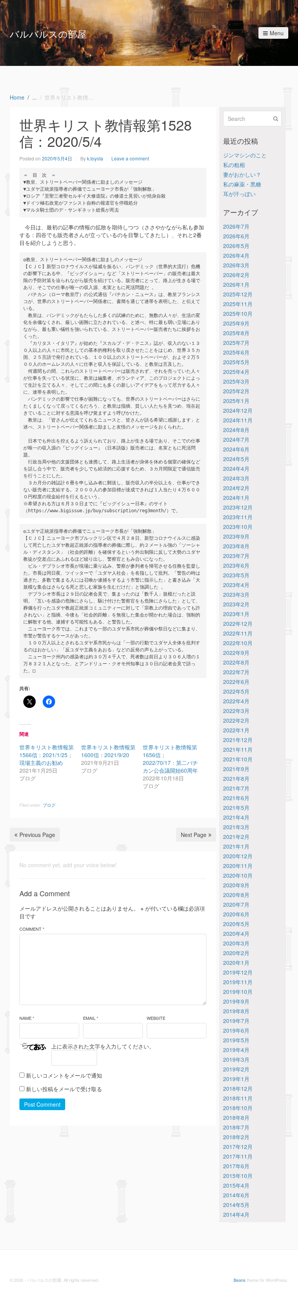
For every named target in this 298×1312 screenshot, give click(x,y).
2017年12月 (238, 1146)
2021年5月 (236, 807)
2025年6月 (236, 352)
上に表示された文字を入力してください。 (102, 1046)
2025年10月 (238, 313)
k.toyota (95, 158)
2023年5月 (236, 575)
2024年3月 (236, 478)
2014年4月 (236, 1214)
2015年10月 (238, 1175)
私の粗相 (234, 165)
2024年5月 (236, 459)
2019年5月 (236, 1040)
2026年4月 (236, 255)
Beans (240, 1280)
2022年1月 (236, 730)
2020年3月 (236, 943)
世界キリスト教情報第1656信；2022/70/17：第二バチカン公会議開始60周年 (170, 758)
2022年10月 (238, 643)
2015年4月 (236, 1185)
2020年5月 (236, 924)
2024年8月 (236, 430)
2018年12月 (238, 1088)
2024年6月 (236, 449)
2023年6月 (236, 565)
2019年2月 (236, 1069)
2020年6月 (236, 914)
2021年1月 (236, 846)
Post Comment (42, 1104)
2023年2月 (236, 604)
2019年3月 (236, 1059)
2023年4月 (236, 585)
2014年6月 (236, 1195)
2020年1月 (236, 962)
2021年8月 (236, 778)
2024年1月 (236, 497)
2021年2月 (236, 836)
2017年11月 (238, 1156)
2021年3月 (236, 827)
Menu (277, 33)
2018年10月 (238, 1108)
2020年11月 (238, 866)
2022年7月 (236, 672)
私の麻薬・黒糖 (242, 184)
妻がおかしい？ (242, 174)
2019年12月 (238, 972)
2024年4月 (236, 468)
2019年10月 (238, 991)
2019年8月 (236, 1011)
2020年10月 (238, 875)
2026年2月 (236, 275)
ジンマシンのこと (245, 155)
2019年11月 (238, 982)
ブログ (49, 805)
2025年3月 (236, 381)
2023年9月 (236, 536)
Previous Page (37, 835)
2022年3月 (236, 711)
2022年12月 (238, 623)
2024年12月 (238, 410)
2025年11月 (238, 304)
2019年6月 (236, 1030)
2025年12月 (238, 294)
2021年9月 (236, 769)
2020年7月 (236, 904)
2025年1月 (236, 401)
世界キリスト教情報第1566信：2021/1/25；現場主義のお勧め (46, 754)
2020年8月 (236, 895)
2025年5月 (236, 362)
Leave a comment (130, 158)
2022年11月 (238, 633)
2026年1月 (236, 284)
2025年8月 (236, 333)
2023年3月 (236, 594)
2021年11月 (238, 749)
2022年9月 (236, 652)
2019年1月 (236, 1079)
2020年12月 (238, 856)
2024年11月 (238, 420)
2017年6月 (236, 1166)
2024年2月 (236, 488)
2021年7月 (236, 788)
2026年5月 (236, 246)
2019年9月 (236, 1001)
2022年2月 (236, 720)
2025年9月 (236, 323)
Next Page (193, 835)
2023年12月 (238, 507)
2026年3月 (236, 265)
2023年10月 (238, 526)
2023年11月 (238, 517)
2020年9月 (236, 885)
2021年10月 (238, 759)
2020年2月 (236, 953)
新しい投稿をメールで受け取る (64, 1089)
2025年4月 (236, 371)
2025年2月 (236, 391)
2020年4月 (236, 933)
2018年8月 (236, 1117)
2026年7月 (236, 226)
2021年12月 (238, 740)
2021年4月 (236, 817)
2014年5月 (236, 1205)
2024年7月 (236, 439)
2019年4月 (236, 1050)
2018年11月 (238, 1098)
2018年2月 (236, 1137)
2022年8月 (236, 662)
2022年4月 (236, 701)
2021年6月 (236, 798)
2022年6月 (236, 681)
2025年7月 (236, 342)
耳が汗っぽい (239, 194)
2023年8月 (236, 546)
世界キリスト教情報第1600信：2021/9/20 (108, 751)
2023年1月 (236, 614)
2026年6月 (236, 236)
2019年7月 (236, 1020)
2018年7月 (236, 1127)
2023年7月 (236, 556)
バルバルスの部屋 (48, 33)
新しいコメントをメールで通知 (64, 1075)
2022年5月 (236, 691)
